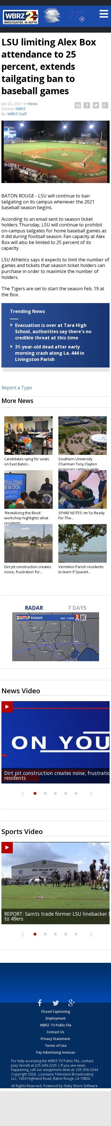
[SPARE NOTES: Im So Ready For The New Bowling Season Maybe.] (82, 489)
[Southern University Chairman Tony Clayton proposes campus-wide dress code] (82, 435)
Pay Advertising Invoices (55, 1052)
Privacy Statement (55, 1038)
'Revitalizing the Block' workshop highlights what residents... (26, 518)
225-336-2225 (46, 1065)
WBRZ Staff (17, 113)
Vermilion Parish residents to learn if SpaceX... (81, 569)
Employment (56, 1018)
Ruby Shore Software (81, 1085)
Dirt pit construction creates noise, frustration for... (27, 569)
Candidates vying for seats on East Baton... (26, 461)
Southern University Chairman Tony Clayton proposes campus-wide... (79, 464)
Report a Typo (16, 388)
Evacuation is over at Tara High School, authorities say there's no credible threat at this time (53, 331)
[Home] (21, 17)
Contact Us (55, 1032)
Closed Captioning (55, 1011)
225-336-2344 (87, 1069)
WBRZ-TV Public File (55, 1025)
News (33, 103)
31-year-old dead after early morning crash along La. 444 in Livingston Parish (49, 353)
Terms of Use (56, 1045)
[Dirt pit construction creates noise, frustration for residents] (28, 543)
